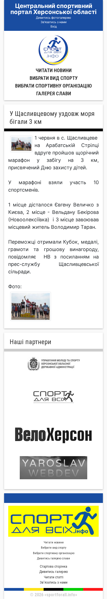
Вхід (53, 26)
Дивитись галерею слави (53, 558)
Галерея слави (53, 93)
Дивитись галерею (53, 572)
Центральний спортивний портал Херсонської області (53, 9)
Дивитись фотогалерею (53, 18)
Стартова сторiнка (53, 566)
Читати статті (53, 577)
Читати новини (54, 70)
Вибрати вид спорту (54, 78)
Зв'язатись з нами (54, 22)
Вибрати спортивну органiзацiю (53, 86)
